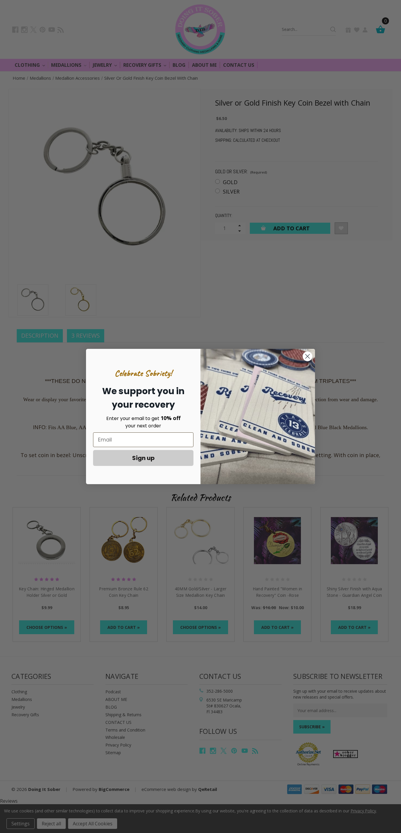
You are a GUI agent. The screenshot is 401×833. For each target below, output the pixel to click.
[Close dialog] (307, 356)
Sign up (143, 458)
